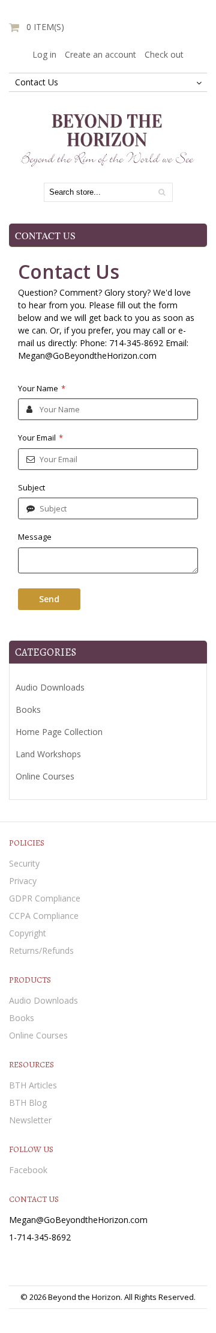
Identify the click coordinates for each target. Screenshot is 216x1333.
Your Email (40, 437)
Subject (31, 487)
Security (24, 863)
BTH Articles (33, 1085)
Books (28, 709)
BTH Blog (28, 1102)
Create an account (100, 54)
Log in (44, 54)
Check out (164, 54)
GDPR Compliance (44, 898)
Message (35, 536)
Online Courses (45, 776)
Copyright (27, 933)
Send (49, 599)
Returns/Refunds (41, 950)
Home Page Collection (59, 731)
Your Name (41, 388)
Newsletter (30, 1120)
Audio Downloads (50, 687)
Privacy (23, 880)
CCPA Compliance (44, 915)
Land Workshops (48, 754)
